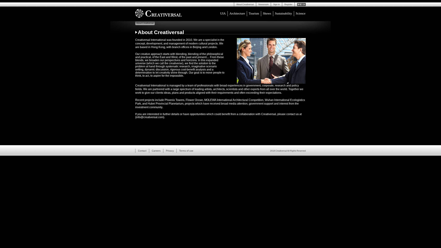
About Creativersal (245, 4)
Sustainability (283, 13)
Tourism (254, 13)
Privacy (170, 150)
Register (288, 4)
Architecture (237, 13)
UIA (223, 13)
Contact (142, 150)
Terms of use (186, 150)
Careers (156, 150)
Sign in (276, 4)
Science (300, 13)
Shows (267, 13)
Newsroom (263, 4)
